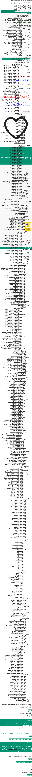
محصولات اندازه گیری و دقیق (22, 62)
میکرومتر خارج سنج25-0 (21, 66)
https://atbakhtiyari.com (21, 180)
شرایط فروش (24, 206)
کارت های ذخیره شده (22, 212)
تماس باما (25, 193)
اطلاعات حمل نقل (23, 209)
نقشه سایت (25, 197)
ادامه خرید (29, 775)
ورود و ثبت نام (28, 249)
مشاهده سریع (26, 59)
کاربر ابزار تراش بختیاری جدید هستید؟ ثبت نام (20, 739)
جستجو (29, 13)
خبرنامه (26, 196)
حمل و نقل (25, 195)
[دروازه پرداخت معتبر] (28, 230)
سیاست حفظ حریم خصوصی (14, 749)
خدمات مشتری (24, 208)
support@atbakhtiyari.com (21, 178)
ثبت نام (29, 759)
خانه (30, 26)
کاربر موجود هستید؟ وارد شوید (24, 762)
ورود (30, 736)
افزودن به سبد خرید (25, 112)
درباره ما (26, 190)
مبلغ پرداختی (25, 211)
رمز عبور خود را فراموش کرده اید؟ (11, 733)
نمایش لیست (21, 53)
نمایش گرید (28, 53)
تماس (14, 105)
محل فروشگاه (24, 192)
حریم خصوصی (24, 205)
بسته (23, 249)
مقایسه (28, 145)
